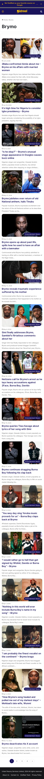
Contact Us (15, 775)
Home (5, 20)
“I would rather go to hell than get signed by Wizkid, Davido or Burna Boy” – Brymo (20, 563)
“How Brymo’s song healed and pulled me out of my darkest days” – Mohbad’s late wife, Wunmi (21, 700)
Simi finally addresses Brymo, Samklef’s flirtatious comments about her (19, 335)
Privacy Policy (36, 775)
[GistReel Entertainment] (22, 11)
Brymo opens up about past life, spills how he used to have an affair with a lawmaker (21, 245)
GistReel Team (25, 775)
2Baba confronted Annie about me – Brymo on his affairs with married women (21, 67)
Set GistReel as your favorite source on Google (20, 4)
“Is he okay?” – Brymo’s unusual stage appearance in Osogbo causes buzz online (22, 154)
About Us (6, 775)
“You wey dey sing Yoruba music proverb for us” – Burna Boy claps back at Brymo (20, 516)
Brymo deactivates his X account (20, 743)
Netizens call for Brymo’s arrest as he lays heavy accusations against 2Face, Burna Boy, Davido (22, 382)
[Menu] (3, 12)
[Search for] (41, 12)
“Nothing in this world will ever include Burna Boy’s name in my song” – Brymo (19, 609)
